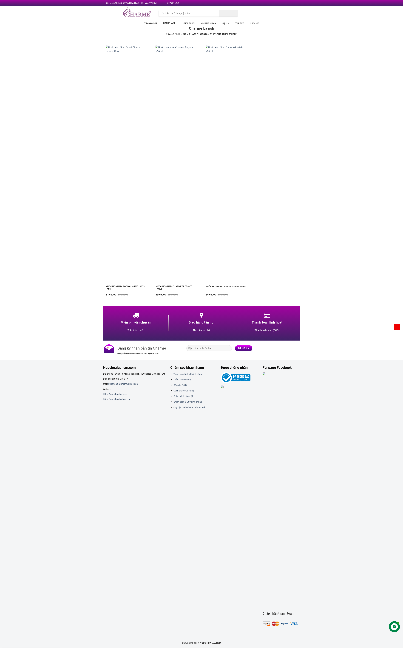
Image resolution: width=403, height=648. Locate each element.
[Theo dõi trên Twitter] (288, 3)
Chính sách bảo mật (183, 396)
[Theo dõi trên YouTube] (297, 3)
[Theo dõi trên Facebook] (282, 3)
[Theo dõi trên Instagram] (285, 3)
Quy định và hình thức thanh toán (189, 407)
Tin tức (239, 23)
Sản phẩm (169, 23)
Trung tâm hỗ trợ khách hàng (187, 374)
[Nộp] (228, 13)
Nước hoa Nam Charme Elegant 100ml (174, 287)
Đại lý (225, 23)
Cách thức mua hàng (183, 390)
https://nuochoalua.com (115, 394)
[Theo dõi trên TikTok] (285, 348)
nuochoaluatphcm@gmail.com (123, 384)
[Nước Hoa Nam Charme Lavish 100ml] (226, 164)
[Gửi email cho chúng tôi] (291, 3)
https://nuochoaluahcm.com (117, 399)
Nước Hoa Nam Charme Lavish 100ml (226, 286)
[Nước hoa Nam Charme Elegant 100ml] (176, 164)
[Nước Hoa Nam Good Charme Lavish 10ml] (127, 164)
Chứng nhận (208, 23)
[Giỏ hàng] (397, 327)
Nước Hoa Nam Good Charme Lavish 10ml (126, 287)
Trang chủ (150, 23)
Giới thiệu (189, 23)
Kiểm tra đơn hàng (182, 379)
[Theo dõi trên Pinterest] (294, 3)
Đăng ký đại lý (180, 385)
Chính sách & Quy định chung (187, 402)
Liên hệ (254, 23)
